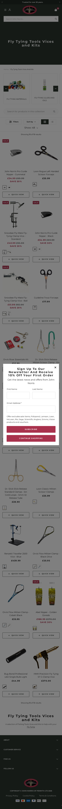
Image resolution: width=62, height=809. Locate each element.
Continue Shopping (31, 438)
